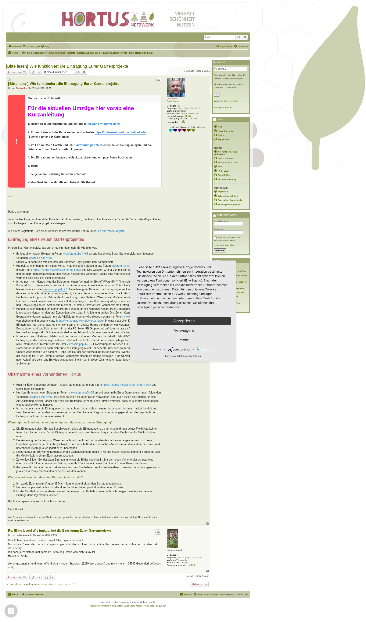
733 (178, 106)
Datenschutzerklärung (189, 356)
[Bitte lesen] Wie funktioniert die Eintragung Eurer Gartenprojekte (67, 66)
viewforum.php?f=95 (89, 145)
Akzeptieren (184, 321)
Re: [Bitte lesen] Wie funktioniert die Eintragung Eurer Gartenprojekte (59, 530)
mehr (184, 340)
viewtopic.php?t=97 (40, 257)
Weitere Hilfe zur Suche (226, 101)
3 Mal (192, 565)
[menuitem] (15, 46)
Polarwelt (172, 98)
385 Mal (193, 118)
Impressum (170, 356)
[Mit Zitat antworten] (158, 80)
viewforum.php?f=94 (124, 265)
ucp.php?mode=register (104, 123)
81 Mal (188, 116)
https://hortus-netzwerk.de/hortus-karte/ (120, 132)
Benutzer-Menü (226, 215)
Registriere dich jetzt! (224, 245)
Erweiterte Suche (223, 107)
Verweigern (184, 330)
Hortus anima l (174, 550)
